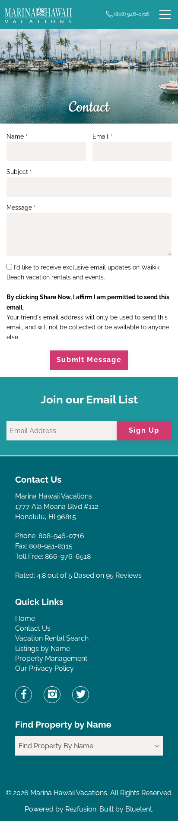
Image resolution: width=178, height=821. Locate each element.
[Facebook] (23, 694)
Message (21, 207)
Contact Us (33, 628)
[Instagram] (52, 694)
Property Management (51, 658)
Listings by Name (42, 648)
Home (25, 618)
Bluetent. (139, 809)
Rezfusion (80, 809)
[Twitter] (80, 694)
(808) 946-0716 (131, 14)
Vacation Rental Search (52, 638)
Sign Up (144, 430)
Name (17, 136)
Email (102, 136)
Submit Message (89, 360)
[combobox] (89, 746)
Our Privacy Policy (44, 668)
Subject (19, 171)
